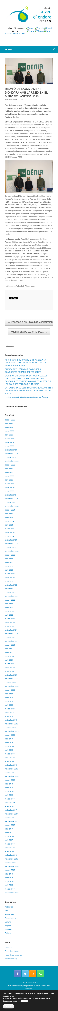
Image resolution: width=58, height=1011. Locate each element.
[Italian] (47, 30)
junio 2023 (9, 562)
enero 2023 (9, 581)
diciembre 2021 (11, 629)
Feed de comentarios (13, 955)
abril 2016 (9, 885)
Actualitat (20, 286)
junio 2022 (9, 607)
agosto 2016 (10, 870)
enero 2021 (9, 671)
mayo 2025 (9, 476)
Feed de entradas (12, 951)
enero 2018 (9, 806)
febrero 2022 (10, 622)
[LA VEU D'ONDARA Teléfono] (40, 973)
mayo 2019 (9, 746)
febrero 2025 (10, 487)
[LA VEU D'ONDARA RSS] (32, 973)
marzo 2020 (9, 708)
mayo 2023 (9, 566)
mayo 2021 (9, 656)
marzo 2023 (9, 573)
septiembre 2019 (11, 731)
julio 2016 (9, 873)
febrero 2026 (10, 442)
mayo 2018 (9, 791)
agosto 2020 (10, 689)
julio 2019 (9, 738)
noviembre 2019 (11, 723)
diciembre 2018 (11, 765)
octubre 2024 (10, 502)
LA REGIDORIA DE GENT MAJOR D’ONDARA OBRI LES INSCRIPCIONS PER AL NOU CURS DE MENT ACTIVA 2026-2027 (29, 390)
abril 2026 (9, 434)
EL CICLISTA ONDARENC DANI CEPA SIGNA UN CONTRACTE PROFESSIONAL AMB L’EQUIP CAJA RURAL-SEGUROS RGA (27, 363)
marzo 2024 (9, 528)
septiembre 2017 (11, 821)
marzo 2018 (9, 798)
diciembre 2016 (11, 855)
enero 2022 (9, 626)
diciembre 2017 (11, 810)
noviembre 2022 (11, 588)
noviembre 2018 (11, 768)
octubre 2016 (10, 862)
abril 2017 (9, 840)
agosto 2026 (10, 419)
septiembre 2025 (11, 461)
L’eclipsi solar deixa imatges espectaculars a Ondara (26, 397)
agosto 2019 (10, 735)
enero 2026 (9, 446)
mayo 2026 (9, 431)
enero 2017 (9, 851)
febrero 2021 (10, 667)
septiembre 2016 (11, 866)
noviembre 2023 (11, 543)
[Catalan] (30, 28)
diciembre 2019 (11, 720)
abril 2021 (9, 659)
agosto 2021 (10, 644)
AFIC (7, 910)
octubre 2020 (10, 682)
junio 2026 (9, 427)
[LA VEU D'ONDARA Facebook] (17, 973)
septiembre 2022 (11, 596)
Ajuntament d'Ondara (32, 985)
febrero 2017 (10, 847)
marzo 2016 (9, 888)
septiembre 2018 (11, 776)
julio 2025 (9, 468)
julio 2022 (9, 603)
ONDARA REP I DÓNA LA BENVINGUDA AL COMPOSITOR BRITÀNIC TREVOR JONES (23, 370)
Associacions (10, 918)
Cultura (8, 921)
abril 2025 (9, 479)
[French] (31, 30)
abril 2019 (9, 750)
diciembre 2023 (11, 539)
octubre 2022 (10, 592)
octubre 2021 (10, 637)
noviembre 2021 (11, 633)
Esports (8, 925)
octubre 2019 (10, 727)
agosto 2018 (10, 780)
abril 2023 (9, 569)
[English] (48, 28)
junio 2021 (9, 652)
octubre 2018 (10, 772)
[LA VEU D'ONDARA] (29, 14)
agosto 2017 (10, 825)
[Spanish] (39, 28)
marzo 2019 (9, 753)
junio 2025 (9, 472)
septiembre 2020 (11, 686)
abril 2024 (9, 524)
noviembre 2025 (11, 453)
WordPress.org (11, 958)
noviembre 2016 (11, 858)
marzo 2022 (9, 618)
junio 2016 (9, 877)
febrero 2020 (10, 712)
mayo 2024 (9, 521)
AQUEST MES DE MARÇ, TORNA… (29, 331)
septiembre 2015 (11, 892)
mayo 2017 (9, 836)
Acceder (8, 947)
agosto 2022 (10, 599)
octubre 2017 (10, 817)
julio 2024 (9, 513)
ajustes (24, 1001)
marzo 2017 (9, 843)
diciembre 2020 (11, 674)
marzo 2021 (9, 663)
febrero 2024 (10, 532)
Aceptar (8, 1006)
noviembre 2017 (11, 813)
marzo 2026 (9, 438)
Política (8, 933)
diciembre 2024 (11, 494)
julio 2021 (9, 648)
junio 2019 (9, 742)
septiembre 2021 (11, 641)
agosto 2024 (10, 509)
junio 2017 (9, 832)
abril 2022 (9, 614)
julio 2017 (9, 828)
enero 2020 (9, 716)
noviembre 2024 (11, 498)
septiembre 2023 (11, 551)
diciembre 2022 (11, 584)
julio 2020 (9, 693)
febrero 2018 (10, 802)
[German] (39, 30)
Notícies (8, 929)
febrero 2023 (10, 577)
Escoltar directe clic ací (15, 33)
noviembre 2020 (11, 678)
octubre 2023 (10, 547)
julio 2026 (9, 423)
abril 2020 (9, 704)
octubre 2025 (10, 457)
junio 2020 (9, 697)
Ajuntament (29, 286)
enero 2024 (9, 536)
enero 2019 (9, 761)
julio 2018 (9, 783)
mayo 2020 (9, 701)
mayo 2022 (9, 611)
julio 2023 (9, 558)
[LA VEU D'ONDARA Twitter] (25, 973)
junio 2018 (9, 787)
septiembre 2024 (11, 506)
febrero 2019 (10, 757)
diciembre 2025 (11, 449)
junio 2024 (9, 517)
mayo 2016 (9, 881)
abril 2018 (9, 795)
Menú (10, 49)
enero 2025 (9, 491)
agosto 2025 (10, 464)
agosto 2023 (10, 554)
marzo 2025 (9, 483)
